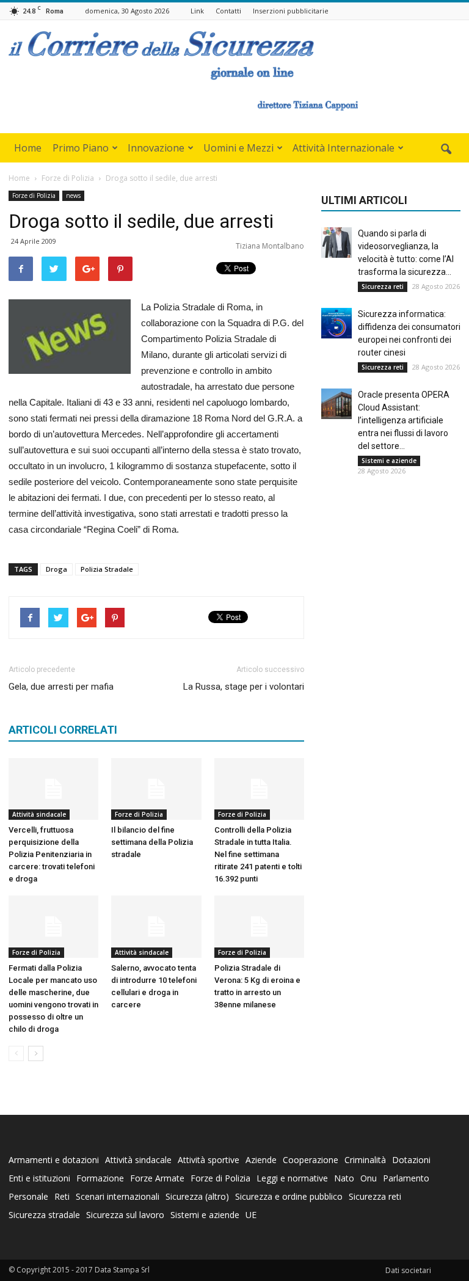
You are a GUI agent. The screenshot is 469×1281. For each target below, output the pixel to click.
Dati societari (408, 1270)
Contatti (228, 10)
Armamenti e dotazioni (54, 1160)
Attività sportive (208, 1160)
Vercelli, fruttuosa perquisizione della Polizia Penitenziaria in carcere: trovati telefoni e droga (52, 854)
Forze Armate (157, 1178)
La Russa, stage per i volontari (243, 686)
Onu (368, 1178)
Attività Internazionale (343, 148)
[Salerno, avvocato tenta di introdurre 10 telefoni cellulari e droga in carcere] (156, 926)
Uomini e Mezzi (238, 148)
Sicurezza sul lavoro (125, 1215)
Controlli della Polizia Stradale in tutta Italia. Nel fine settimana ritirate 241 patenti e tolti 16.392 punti (258, 854)
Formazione (100, 1178)
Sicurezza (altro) (197, 1196)
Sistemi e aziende (389, 460)
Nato (344, 1178)
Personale (28, 1196)
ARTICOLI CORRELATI (63, 729)
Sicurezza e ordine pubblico (289, 1196)
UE (250, 1215)
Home (28, 148)
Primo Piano (81, 148)
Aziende (261, 1160)
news (73, 195)
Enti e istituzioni (39, 1178)
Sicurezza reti (383, 286)
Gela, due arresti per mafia (61, 686)
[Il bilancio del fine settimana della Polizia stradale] (156, 789)
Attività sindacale (39, 814)
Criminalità (365, 1160)
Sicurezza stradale (44, 1215)
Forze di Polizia (34, 195)
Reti (62, 1196)
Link (197, 10)
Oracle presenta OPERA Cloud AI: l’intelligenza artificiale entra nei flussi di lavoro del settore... (403, 420)
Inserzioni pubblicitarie (291, 10)
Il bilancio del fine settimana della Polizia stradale (152, 842)
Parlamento (406, 1178)
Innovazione (156, 148)
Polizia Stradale (107, 569)
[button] (445, 149)
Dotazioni (411, 1160)
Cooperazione (310, 1160)
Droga (56, 569)
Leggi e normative (292, 1178)
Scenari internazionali (117, 1196)
